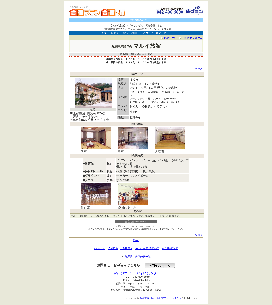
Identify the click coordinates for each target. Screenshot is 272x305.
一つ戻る (197, 68)
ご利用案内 (126, 248)
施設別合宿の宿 (150, 248)
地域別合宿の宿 (170, 248)
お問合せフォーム (192, 37)
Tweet (136, 240)
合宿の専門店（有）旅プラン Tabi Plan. (161, 298)
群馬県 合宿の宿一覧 (138, 256)
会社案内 (113, 248)
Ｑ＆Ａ (138, 248)
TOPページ (170, 37)
